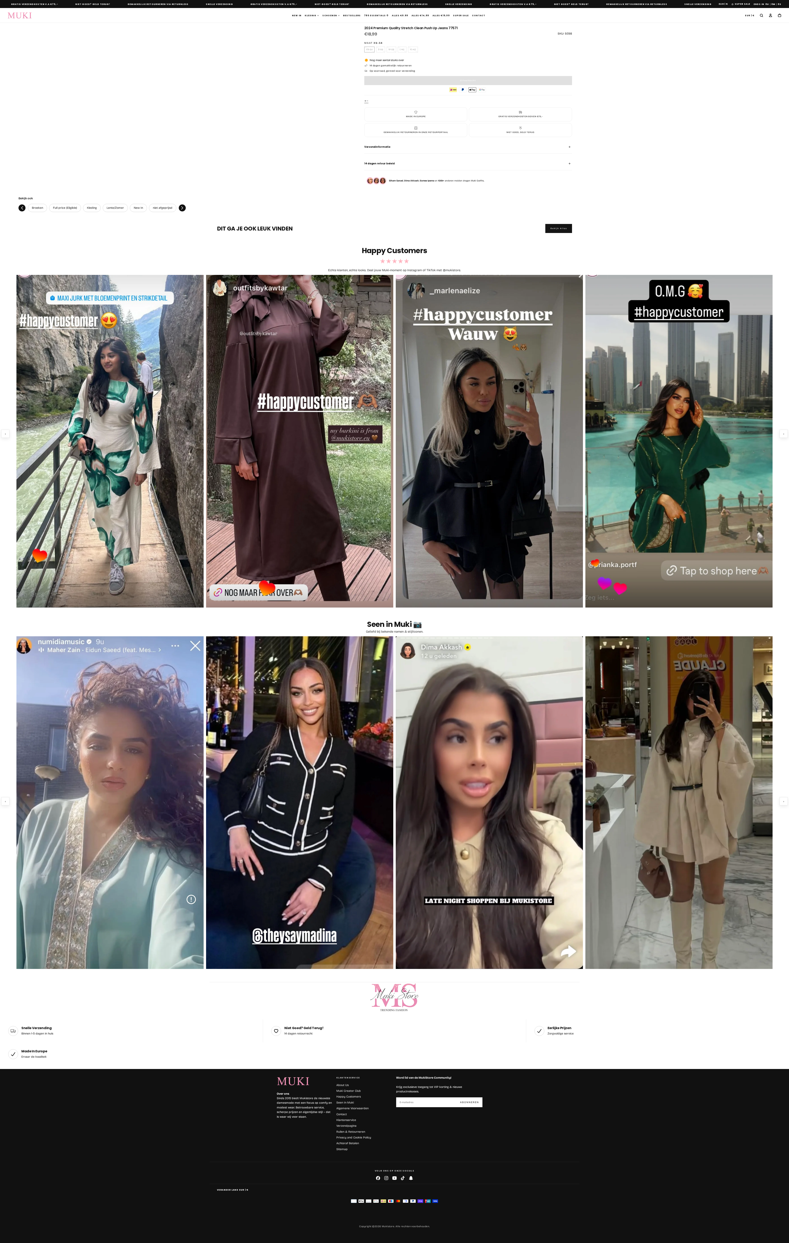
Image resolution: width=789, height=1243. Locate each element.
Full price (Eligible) (65, 208)
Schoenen (329, 15)
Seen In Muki (345, 1102)
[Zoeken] (761, 15)
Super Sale (461, 15)
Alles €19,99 (441, 15)
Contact (478, 15)
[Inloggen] (770, 15)
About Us (342, 1085)
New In (296, 15)
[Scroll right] (182, 207)
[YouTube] (394, 1178)
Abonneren (469, 1102)
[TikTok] (402, 1178)
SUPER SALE (742, 4)
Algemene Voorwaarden (352, 1108)
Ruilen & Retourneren (350, 1131)
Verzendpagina (346, 1126)
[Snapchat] (410, 1178)
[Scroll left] (21, 207)
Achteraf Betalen (347, 1143)
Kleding (310, 15)
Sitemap (342, 1149)
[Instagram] (386, 1178)
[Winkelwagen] (779, 15)
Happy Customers (348, 1096)
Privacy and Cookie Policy (353, 1137)
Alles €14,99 (420, 15)
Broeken (37, 208)
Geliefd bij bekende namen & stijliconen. (394, 631)
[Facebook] (378, 1178)
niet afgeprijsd (162, 208)
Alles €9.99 (400, 15)
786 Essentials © (376, 15)
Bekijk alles (558, 228)
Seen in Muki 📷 (394, 624)
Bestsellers (352, 15)
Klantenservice (346, 1120)
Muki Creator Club (348, 1091)
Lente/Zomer (115, 208)
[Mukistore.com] (394, 997)
